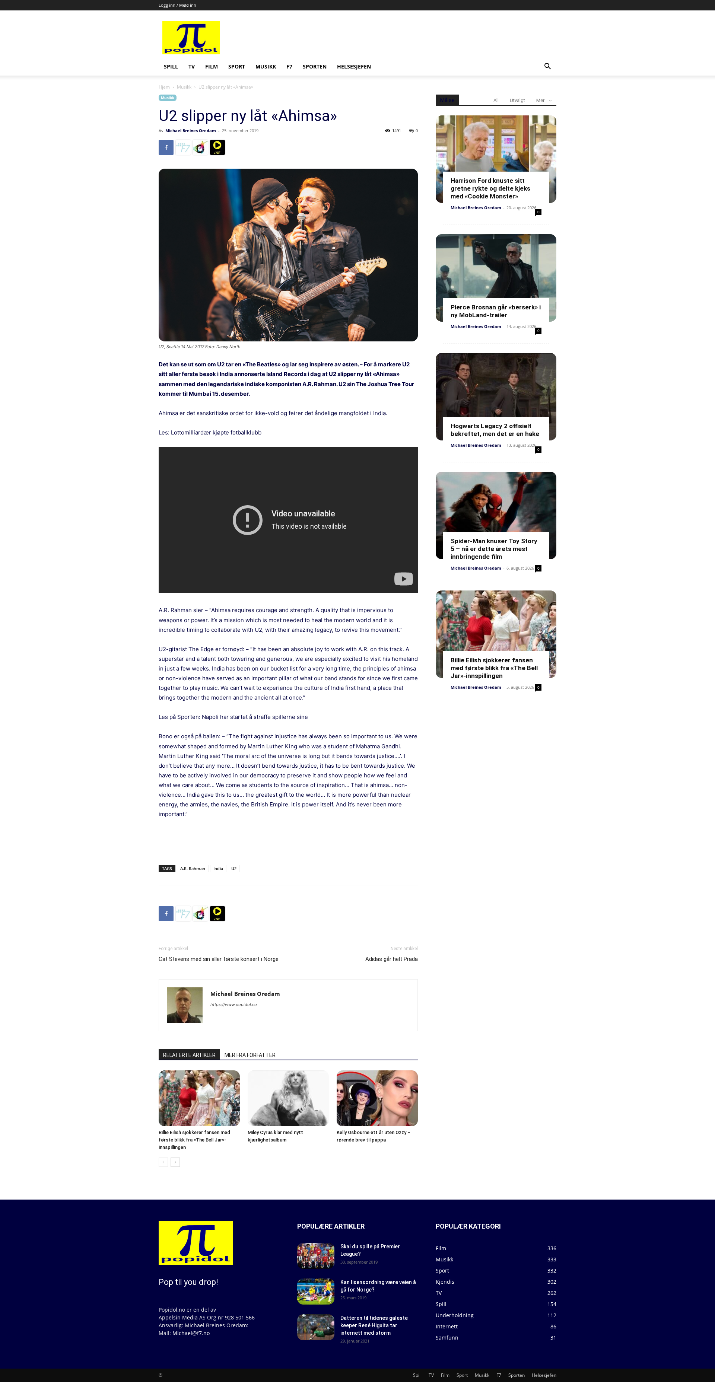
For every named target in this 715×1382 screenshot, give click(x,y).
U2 (233, 868)
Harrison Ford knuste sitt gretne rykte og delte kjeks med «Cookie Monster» (490, 188)
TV (191, 66)
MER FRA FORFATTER (250, 1055)
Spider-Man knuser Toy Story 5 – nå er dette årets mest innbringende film (494, 548)
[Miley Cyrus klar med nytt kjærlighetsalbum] (288, 1098)
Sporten (315, 66)
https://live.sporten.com (217, 147)
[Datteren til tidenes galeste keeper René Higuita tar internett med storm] (315, 1327)
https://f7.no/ (183, 147)
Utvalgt (517, 100)
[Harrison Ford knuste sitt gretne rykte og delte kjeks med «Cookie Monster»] (496, 159)
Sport (236, 66)
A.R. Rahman (192, 868)
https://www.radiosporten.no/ (200, 147)
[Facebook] (166, 147)
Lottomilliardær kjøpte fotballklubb (216, 432)
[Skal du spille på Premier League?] (315, 1256)
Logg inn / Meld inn (177, 5)
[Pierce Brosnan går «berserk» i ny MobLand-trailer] (496, 278)
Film (211, 66)
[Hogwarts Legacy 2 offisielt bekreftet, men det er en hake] (496, 396)
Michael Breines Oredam (190, 130)
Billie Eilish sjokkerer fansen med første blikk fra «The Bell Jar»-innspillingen (194, 1140)
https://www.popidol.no (233, 1004)
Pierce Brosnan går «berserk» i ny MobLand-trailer (496, 311)
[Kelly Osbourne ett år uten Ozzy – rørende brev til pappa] (377, 1098)
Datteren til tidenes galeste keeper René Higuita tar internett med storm (374, 1325)
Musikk (265, 66)
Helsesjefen (354, 66)
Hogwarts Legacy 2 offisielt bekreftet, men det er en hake (495, 429)
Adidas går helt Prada (391, 959)
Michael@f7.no (191, 1333)
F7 (289, 66)
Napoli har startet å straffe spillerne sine (255, 716)
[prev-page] (163, 1162)
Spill (171, 66)
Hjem (164, 87)
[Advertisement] (414, 37)
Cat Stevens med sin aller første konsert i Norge (219, 959)
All (496, 100)
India (218, 868)
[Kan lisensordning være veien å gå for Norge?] (315, 1291)
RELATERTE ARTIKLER (189, 1055)
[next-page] (175, 1162)
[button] (547, 67)
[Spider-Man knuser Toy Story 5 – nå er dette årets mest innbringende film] (496, 515)
